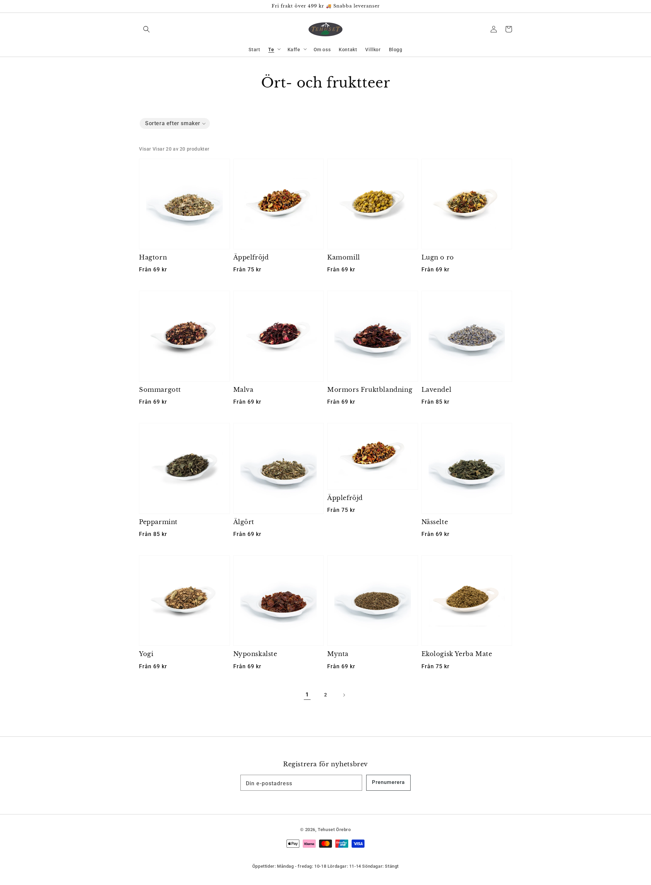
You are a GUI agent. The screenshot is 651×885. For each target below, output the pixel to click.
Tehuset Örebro (334, 829)
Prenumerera (388, 782)
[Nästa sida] (343, 695)
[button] (146, 29)
